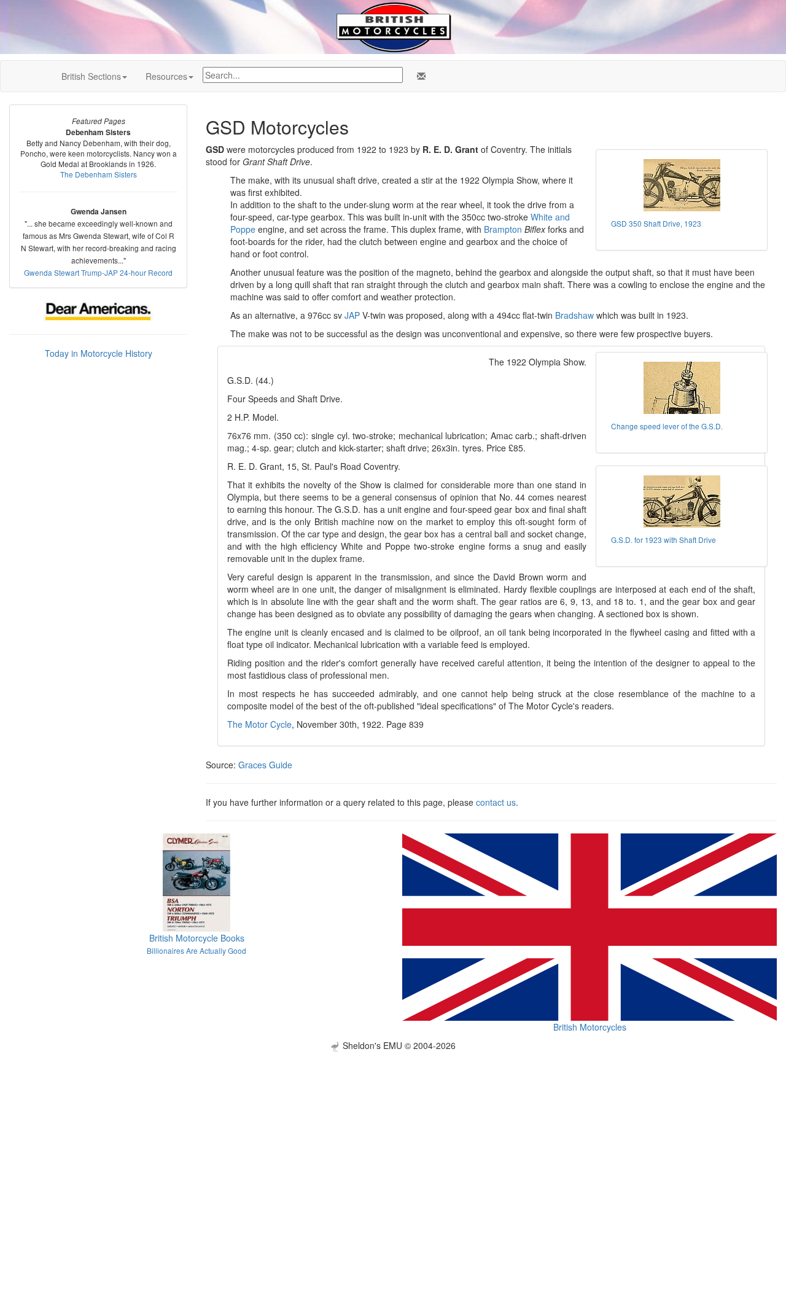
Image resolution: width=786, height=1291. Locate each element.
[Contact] (419, 76)
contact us (496, 802)
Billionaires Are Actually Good (196, 950)
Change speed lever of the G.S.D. (667, 426)
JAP (352, 315)
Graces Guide (265, 765)
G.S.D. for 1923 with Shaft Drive (663, 539)
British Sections (91, 76)
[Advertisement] (393, 1137)
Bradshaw (574, 315)
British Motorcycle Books (196, 938)
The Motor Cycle (259, 724)
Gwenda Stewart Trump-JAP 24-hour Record (98, 272)
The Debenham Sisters (98, 174)
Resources (166, 76)
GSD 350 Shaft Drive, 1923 (656, 223)
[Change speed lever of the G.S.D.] (681, 388)
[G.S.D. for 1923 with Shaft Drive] (681, 501)
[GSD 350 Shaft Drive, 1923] (681, 185)
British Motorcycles (589, 1027)
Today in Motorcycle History (98, 353)
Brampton (503, 229)
